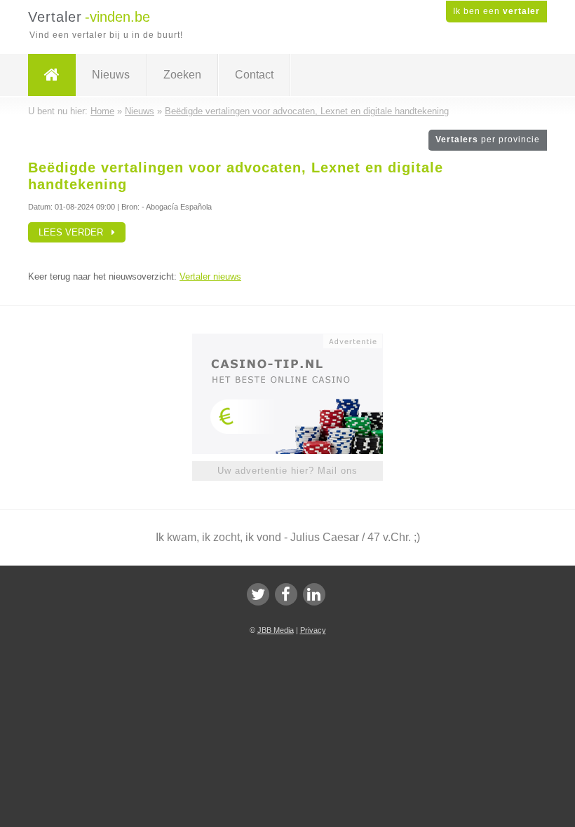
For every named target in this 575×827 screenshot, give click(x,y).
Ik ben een (496, 11)
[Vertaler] (52, 75)
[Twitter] (258, 594)
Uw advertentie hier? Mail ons (287, 470)
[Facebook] (286, 594)
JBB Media (275, 630)
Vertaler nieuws (210, 276)
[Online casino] (297, 340)
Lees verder (75, 232)
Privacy (313, 630)
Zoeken (182, 75)
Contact (254, 75)
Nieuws (111, 75)
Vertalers (487, 139)
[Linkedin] (314, 594)
